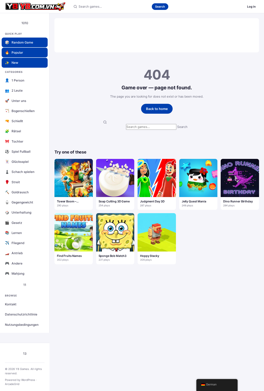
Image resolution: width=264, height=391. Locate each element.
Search (160, 6)
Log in (251, 6)
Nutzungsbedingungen (22, 325)
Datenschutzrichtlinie (21, 314)
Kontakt (10, 304)
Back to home (157, 109)
